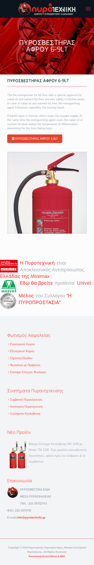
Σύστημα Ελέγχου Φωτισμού (28, 372)
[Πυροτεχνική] (47, 8)
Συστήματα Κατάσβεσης (25, 413)
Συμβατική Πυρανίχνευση (26, 399)
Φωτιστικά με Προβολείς (25, 365)
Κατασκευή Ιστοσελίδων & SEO (47, 556)
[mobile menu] (88, 8)
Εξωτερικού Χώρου (22, 351)
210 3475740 (23, 510)
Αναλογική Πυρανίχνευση (26, 406)
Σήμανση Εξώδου (21, 358)
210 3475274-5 (37, 503)
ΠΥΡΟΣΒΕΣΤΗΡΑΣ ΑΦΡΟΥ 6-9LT (36, 138)
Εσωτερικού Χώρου (22, 344)
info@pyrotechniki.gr (31, 517)
